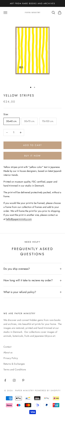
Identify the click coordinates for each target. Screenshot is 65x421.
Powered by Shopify (48, 390)
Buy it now (32, 155)
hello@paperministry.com (19, 219)
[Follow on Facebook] (5, 380)
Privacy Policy (10, 358)
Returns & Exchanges (14, 364)
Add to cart (32, 145)
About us (7, 352)
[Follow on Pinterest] (23, 380)
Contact (7, 346)
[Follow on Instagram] (14, 380)
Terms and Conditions (14, 369)
